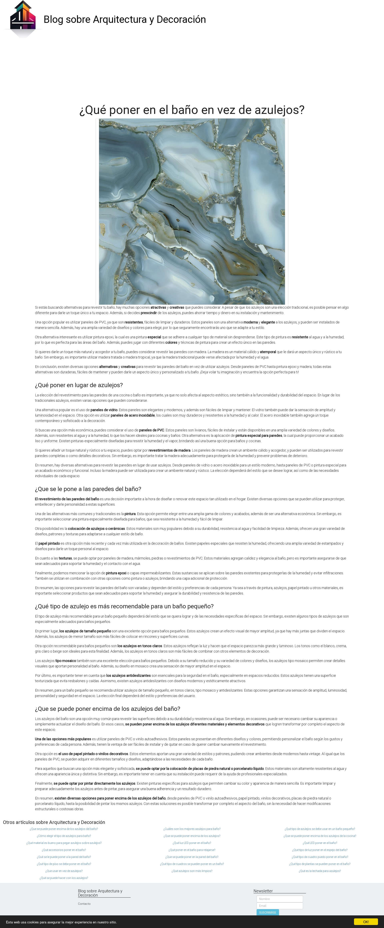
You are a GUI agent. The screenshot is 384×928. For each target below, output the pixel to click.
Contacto (84, 904)
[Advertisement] (192, 69)
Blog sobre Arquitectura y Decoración (125, 19)
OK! (366, 921)
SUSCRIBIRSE (267, 912)
